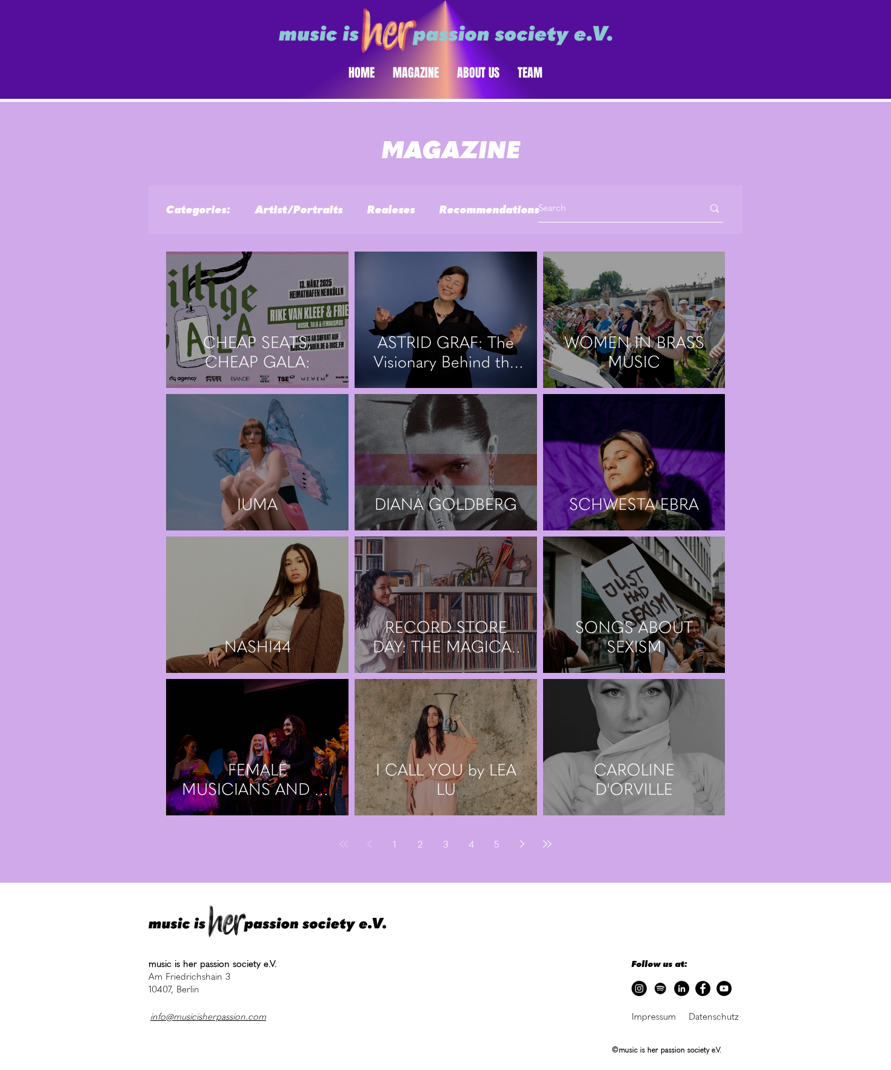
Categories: (198, 209)
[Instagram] (639, 988)
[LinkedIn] (681, 988)
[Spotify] (660, 988)
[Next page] (522, 844)
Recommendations (489, 209)
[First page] (344, 844)
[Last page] (547, 844)
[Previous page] (369, 844)
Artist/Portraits (299, 209)
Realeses (391, 209)
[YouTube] (724, 988)
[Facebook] (702, 988)
